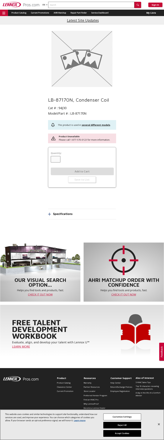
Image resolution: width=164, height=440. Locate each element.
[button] (137, 5)
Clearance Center (64, 387)
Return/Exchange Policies (121, 387)
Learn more (79, 420)
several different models (96, 124)
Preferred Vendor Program (95, 395)
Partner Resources (92, 387)
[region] (82, 425)
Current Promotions (40, 12)
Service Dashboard (99, 12)
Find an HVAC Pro (91, 399)
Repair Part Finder (79, 12)
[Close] (158, 424)
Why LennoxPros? (91, 404)
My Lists (151, 12)
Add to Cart (82, 171)
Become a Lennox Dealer (94, 408)
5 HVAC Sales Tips (143, 382)
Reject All (122, 425)
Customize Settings (122, 416)
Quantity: (56, 153)
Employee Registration (120, 391)
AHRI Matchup (60, 12)
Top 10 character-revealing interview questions (147, 387)
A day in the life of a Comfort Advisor (148, 394)
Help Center (115, 383)
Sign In (155, 4)
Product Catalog (19, 12)
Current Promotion (65, 391)
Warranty (87, 383)
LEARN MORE (21, 346)
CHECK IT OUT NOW (40, 294)
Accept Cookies (122, 433)
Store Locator (89, 391)
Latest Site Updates (83, 20)
